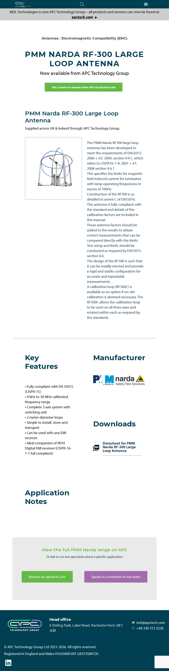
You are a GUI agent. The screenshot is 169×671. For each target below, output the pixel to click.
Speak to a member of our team (115, 576)
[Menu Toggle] (146, 4)
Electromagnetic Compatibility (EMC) (94, 38)
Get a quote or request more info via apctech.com (83, 87)
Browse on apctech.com (47, 576)
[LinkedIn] (8, 663)
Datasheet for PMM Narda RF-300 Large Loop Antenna (119, 447)
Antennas (50, 38)
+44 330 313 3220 (149, 628)
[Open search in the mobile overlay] (82, 4)
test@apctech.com (150, 622)
